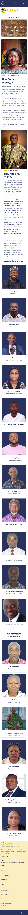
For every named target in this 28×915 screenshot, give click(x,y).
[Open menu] (26, 10)
